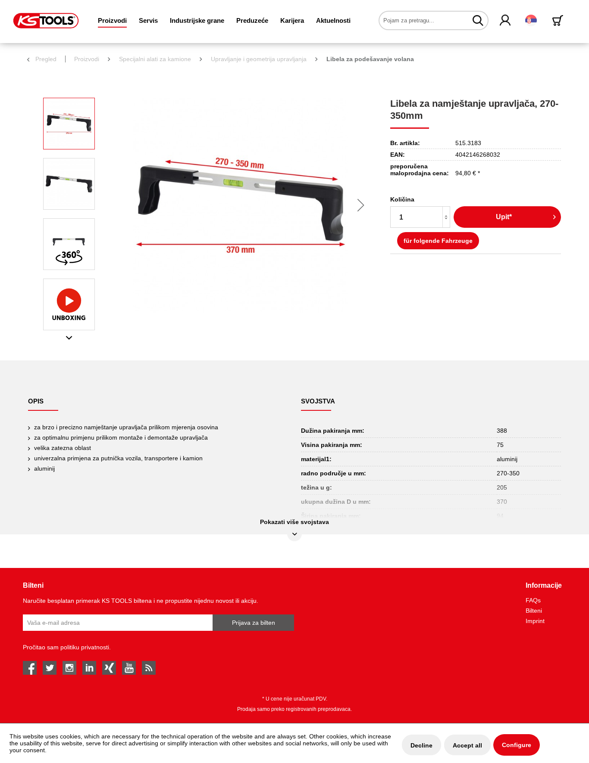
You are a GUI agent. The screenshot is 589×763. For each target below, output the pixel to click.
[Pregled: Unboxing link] (69, 304)
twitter (49, 668)
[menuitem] (112, 20)
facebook (30, 668)
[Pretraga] (478, 20)
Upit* (504, 216)
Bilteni (534, 610)
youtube (129, 668)
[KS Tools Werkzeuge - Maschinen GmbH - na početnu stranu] (46, 20)
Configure (516, 744)
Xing (109, 668)
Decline (421, 745)
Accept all (467, 745)
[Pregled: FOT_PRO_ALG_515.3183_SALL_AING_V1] (69, 184)
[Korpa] (559, 20)
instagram (69, 668)
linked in (89, 668)
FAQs (533, 600)
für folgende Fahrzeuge (438, 240)
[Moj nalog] (505, 20)
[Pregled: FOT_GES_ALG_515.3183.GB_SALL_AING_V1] (69, 123)
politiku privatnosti (84, 647)
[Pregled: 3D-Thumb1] (69, 244)
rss (149, 668)
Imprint (535, 620)
